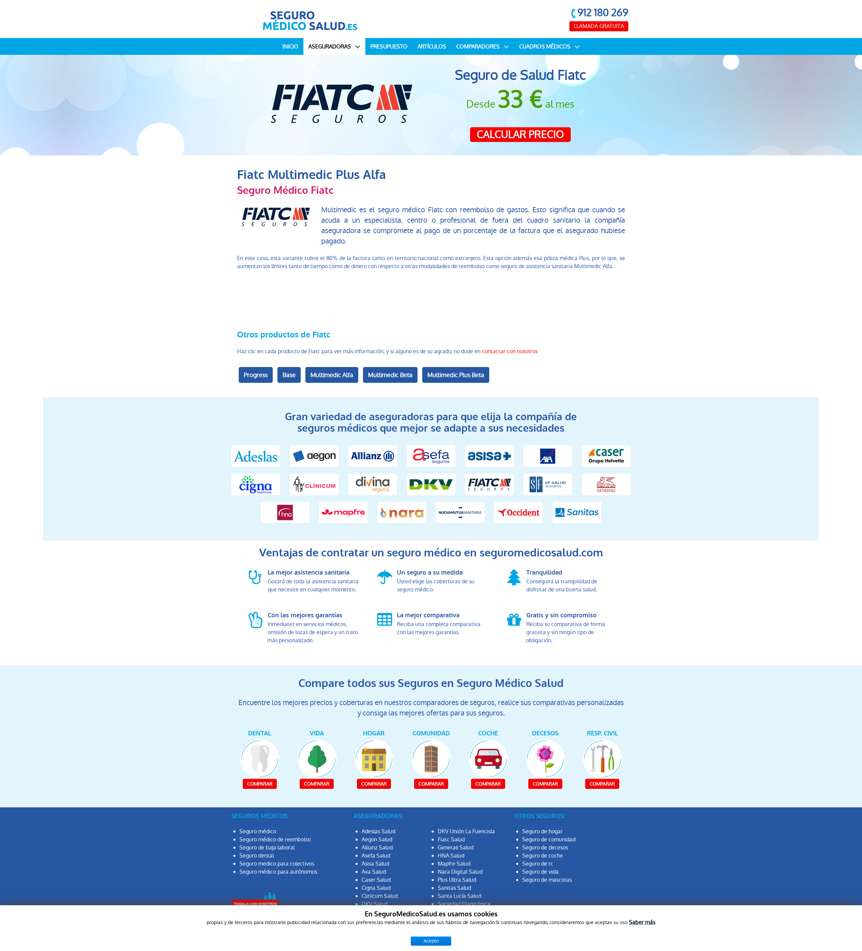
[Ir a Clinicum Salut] (314, 484)
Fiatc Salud (451, 839)
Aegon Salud (377, 839)
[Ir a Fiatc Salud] (489, 484)
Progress (256, 375)
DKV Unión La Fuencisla (466, 831)
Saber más (642, 922)
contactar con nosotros (510, 351)
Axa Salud (374, 872)
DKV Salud (375, 904)
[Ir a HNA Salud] (285, 512)
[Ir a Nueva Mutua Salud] (460, 512)
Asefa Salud (376, 855)
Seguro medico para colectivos (276, 864)
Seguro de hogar (542, 831)
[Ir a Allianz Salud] (372, 456)
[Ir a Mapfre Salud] (343, 512)
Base (289, 375)
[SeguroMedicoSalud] (309, 19)
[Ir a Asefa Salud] (430, 456)
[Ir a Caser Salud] (606, 456)
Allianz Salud (377, 847)
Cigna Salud (376, 888)
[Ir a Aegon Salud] (314, 456)
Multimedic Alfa (331, 375)
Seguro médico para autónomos (278, 872)
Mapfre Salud (454, 864)
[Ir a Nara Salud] (401, 512)
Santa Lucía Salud (459, 896)
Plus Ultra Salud (457, 880)
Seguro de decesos (545, 847)
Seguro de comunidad (548, 839)
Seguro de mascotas (547, 880)
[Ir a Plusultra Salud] (518, 512)
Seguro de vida (540, 872)
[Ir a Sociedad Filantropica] (547, 484)
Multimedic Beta (390, 375)
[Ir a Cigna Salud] (255, 484)
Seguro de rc (537, 864)
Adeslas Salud (378, 831)
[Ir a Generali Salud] (606, 484)
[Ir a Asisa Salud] (489, 456)
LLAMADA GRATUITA (599, 26)
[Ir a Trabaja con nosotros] (255, 900)
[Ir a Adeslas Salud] (255, 456)
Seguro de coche (542, 855)
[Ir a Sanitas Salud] (577, 512)
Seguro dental (256, 855)
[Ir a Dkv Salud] (430, 484)
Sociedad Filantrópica (464, 904)
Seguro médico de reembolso (275, 839)
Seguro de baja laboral (267, 847)
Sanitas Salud (454, 888)
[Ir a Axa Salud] (547, 456)
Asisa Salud (375, 864)
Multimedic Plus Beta (455, 375)
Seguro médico (257, 831)
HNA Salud (451, 855)
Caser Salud (376, 880)
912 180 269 (602, 13)
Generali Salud (455, 847)
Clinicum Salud (380, 896)
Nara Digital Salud (460, 872)
